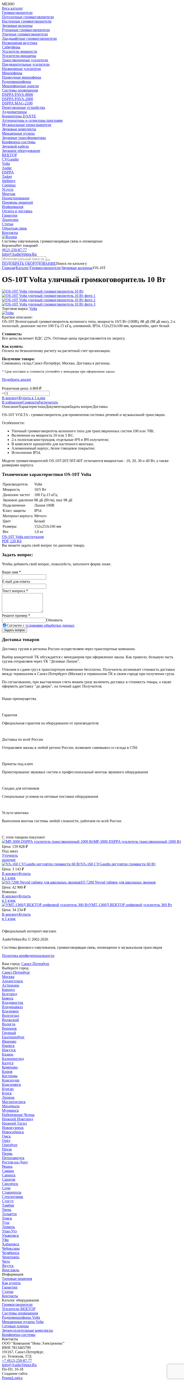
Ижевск (8, 1046)
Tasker (7, 176)
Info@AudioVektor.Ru (19, 254)
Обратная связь (14, 228)
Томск (7, 1218)
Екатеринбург (13, 1037)
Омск (6, 1136)
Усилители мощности (19, 51)
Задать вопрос (14, 630)
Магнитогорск (14, 1102)
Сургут (8, 1201)
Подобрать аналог (16, 379)
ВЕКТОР (9, 155)
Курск (7, 1093)
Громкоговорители (17, 13)
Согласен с (41, 625)
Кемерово (10, 1067)
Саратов (8, 1179)
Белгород (9, 994)
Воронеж (9, 1028)
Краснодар (10, 1080)
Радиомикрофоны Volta (21, 1317)
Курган (8, 1089)
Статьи (7, 224)
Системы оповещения (20, 90)
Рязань (7, 1166)
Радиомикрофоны (16, 82)
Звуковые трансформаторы (24, 138)
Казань (7, 1054)
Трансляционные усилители (25, 60)
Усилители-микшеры (19, 56)
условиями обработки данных (50, 625)
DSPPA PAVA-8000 (17, 95)
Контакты (10, 233)
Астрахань (10, 985)
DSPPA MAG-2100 (17, 103)
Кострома (9, 1076)
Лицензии (10, 220)
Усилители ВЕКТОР (18, 1309)
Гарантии (9, 215)
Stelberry (9, 181)
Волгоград (10, 1015)
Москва (8, 977)
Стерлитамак (12, 1197)
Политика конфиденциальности (28, 956)
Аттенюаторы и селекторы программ (32, 120)
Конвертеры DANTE (19, 116)
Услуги (7, 189)
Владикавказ (12, 1007)
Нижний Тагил (14, 1123)
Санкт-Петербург (35, 964)
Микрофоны (12, 73)
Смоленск (10, 1184)
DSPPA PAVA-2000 (17, 99)
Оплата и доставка (17, 211)
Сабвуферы (11, 47)
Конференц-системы (18, 142)
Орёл (6, 1141)
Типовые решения (17, 1279)
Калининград (13, 1059)
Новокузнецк (13, 1128)
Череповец (10, 1257)
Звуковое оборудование (21, 151)
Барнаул (8, 990)
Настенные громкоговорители (27, 21)
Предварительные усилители (26, 64)
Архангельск (12, 981)
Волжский (10, 1020)
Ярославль (10, 1270)
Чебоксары (11, 1248)
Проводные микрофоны (21, 77)
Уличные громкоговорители (25, 34)
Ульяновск (10, 1235)
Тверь (6, 1210)
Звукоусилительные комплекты (27, 1330)
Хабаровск (10, 1244)
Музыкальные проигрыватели (26, 125)
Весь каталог (12, 8)
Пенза (7, 1149)
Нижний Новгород (17, 1119)
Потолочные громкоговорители (28, 17)
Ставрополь (11, 1192)
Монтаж (8, 194)
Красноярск (11, 1084)
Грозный (9, 1033)
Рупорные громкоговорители (26, 30)
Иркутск (9, 1050)
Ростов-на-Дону (15, 1162)
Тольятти (9, 1214)
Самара (8, 1171)
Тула (5, 1222)
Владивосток (12, 1002)
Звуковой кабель (15, 146)
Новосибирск (13, 1132)
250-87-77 (14, 250)
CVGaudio (10, 159)
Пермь (7, 1153)
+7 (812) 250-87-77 (17, 1361)
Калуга (7, 1063)
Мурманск (10, 1110)
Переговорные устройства (23, 107)
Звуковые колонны (17, 25)
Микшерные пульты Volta (23, 1322)
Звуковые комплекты (19, 129)
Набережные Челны (18, 1115)
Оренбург (10, 1145)
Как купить (11, 1283)
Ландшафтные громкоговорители (29, 38)
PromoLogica (12, 1378)
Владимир (10, 1011)
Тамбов (8, 1205)
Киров (7, 1072)
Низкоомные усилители (21, 69)
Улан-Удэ (9, 1231)
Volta (6, 164)
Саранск (9, 1175)
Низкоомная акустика (19, 43)
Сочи (6, 1188)
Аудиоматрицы (14, 112)
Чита (6, 1261)
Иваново (9, 1041)
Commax (9, 185)
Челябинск (10, 1253)
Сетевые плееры (15, 1326)
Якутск (8, 1266)
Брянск (7, 998)
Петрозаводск (13, 1158)
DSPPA (8, 172)
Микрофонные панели (20, 86)
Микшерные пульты (18, 133)
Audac (7, 168)
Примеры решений (17, 202)
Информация (12, 207)
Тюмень (8, 1227)
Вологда (8, 1024)
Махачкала (10, 1106)
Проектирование (15, 198)
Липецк (8, 1097)
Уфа (5, 1240)
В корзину (10, 398)
